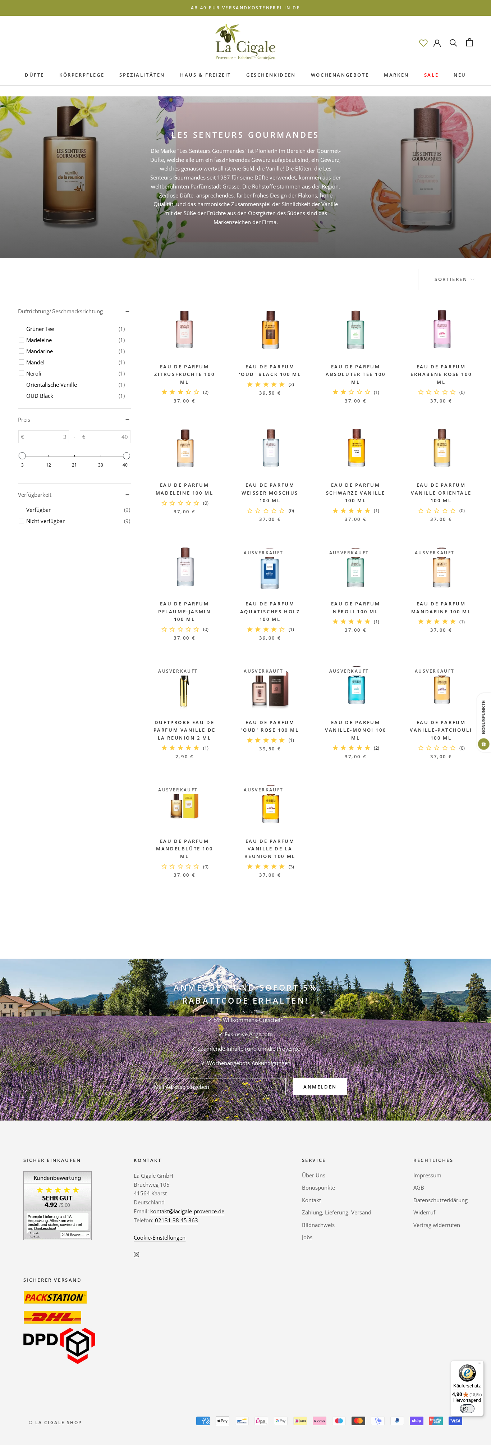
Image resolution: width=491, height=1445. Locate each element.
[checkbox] (75, 328)
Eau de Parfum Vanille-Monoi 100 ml (355, 730)
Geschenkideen (271, 75)
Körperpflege (81, 75)
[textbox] (46, 437)
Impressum (427, 1175)
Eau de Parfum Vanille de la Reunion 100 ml (269, 849)
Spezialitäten (142, 75)
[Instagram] (136, 1253)
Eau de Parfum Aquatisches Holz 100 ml (270, 611)
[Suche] (453, 42)
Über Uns (313, 1175)
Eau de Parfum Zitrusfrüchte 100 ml (184, 374)
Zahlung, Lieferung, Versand (336, 1212)
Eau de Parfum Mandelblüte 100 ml (184, 849)
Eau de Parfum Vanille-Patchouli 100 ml (441, 730)
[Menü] (479, 1364)
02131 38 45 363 (176, 1220)
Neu (460, 75)
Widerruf (424, 1212)
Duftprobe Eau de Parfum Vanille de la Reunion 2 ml (184, 730)
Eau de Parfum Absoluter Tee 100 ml (355, 374)
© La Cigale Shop (55, 1422)
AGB (418, 1187)
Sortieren (452, 279)
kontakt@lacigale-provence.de (187, 1211)
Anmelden (320, 1086)
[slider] (22, 455)
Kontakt (311, 1200)
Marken (396, 75)
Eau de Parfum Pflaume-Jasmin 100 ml (184, 611)
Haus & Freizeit (205, 75)
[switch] (467, 1408)
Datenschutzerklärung (440, 1200)
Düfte (34, 75)
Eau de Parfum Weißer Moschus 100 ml (270, 493)
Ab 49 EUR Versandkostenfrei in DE (245, 8)
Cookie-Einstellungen (159, 1237)
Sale (431, 75)
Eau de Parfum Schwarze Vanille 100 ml (355, 493)
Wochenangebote (340, 75)
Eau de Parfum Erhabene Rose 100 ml (441, 374)
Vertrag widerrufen (436, 1224)
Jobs (307, 1237)
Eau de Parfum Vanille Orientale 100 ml (441, 493)
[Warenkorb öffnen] (469, 42)
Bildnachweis (318, 1224)
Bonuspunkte (318, 1187)
